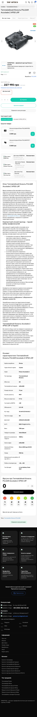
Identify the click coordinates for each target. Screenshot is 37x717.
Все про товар (6, 18)
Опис (14, 18)
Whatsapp (7, 629)
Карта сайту (5, 651)
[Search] (26, 2)
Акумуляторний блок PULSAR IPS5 (20, 128)
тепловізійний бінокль (13, 216)
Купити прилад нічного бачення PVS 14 (13, 673)
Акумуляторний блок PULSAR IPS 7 (20, 140)
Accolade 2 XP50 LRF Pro (20, 119)
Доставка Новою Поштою (20, 162)
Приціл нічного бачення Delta (10, 692)
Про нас (4, 638)
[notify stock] (33, 134)
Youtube (25, 626)
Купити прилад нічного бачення (11, 666)
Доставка (4, 643)
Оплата (4, 640)
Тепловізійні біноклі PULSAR (12, 518)
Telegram (6, 622)
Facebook (25, 622)
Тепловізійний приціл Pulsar (10, 685)
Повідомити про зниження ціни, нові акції (11, 87)
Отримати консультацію (18, 110)
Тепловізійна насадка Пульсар (11, 694)
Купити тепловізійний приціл (10, 662)
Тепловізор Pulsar (7, 681)
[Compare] (30, 73)
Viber (5, 626)
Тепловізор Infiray (7, 683)
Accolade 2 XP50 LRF (6, 119)
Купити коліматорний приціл (10, 668)
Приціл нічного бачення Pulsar (10, 690)
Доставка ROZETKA (19, 155)
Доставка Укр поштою (18, 172)
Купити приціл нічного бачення (11, 671)
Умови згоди (5, 645)
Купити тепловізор (7, 660)
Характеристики (23, 18)
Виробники (5, 647)
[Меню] (3, 2)
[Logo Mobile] (12, 2)
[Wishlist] (34, 73)
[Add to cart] (33, 146)
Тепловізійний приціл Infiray (10, 688)
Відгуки (32, 18)
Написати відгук (18, 492)
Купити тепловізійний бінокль (10, 664)
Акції (3, 649)
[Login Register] (32, 2)
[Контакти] (29, 2)
